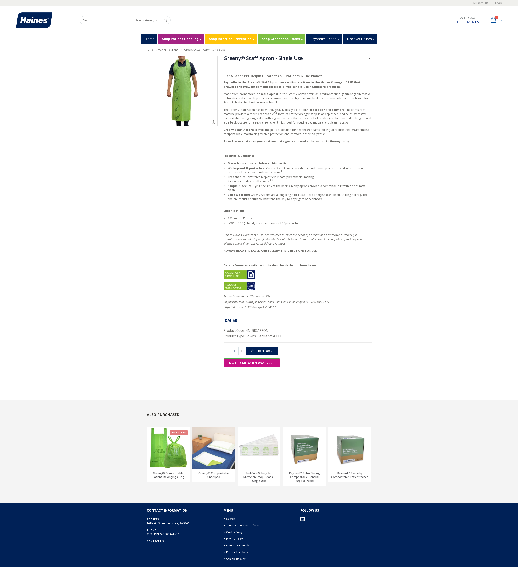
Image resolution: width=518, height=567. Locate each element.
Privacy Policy (234, 539)
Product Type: (234, 336)
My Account (481, 3)
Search (165, 20)
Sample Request (236, 559)
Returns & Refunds (237, 545)
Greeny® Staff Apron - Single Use (263, 58)
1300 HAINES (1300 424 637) (163, 534)
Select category (144, 20)
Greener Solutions (167, 50)
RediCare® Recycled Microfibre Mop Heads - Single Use (259, 477)
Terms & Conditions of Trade (243, 525)
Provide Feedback (237, 552)
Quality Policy (234, 532)
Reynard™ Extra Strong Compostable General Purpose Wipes (304, 477)
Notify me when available (252, 363)
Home (148, 49)
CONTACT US (155, 541)
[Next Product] (369, 58)
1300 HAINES (467, 21)
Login (498, 3)
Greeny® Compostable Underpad (213, 475)
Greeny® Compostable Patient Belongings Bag (168, 475)
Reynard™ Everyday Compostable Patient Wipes (349, 475)
